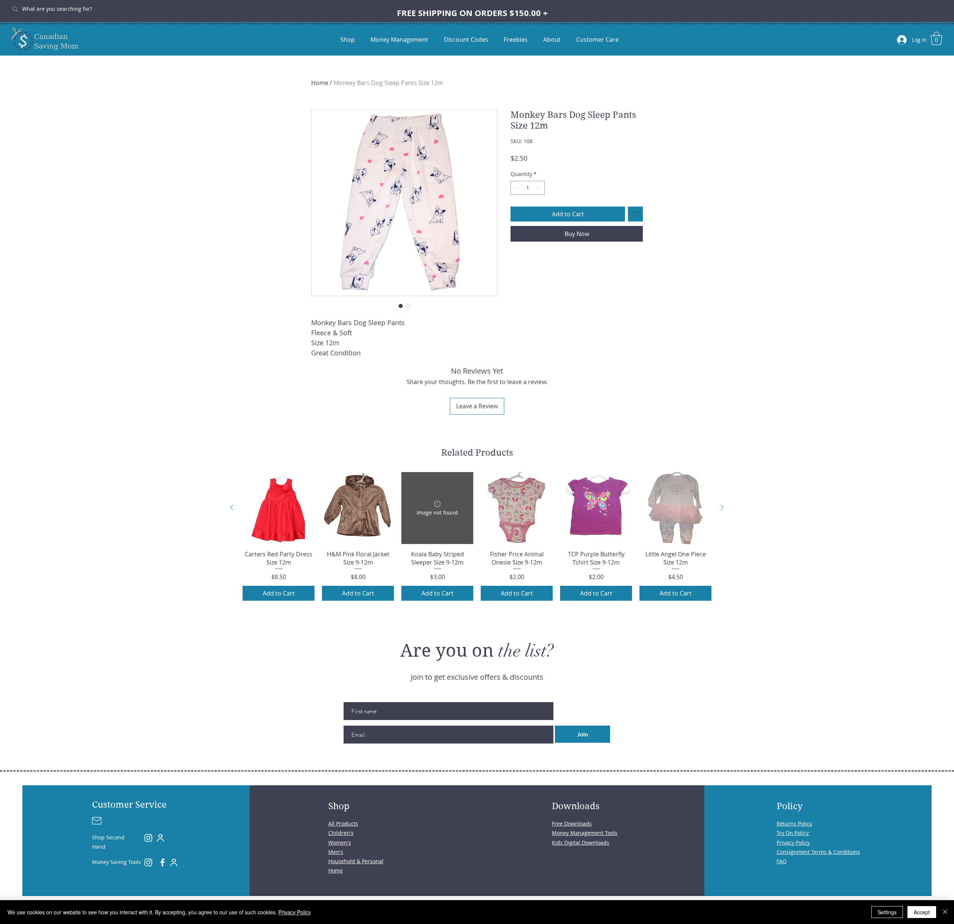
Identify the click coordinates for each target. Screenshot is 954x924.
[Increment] (539, 187)
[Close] (945, 912)
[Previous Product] (231, 507)
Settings (887, 912)
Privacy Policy (294, 912)
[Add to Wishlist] (635, 214)
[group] (477, 536)
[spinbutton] (527, 187)
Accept (922, 912)
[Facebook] (162, 862)
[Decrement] (516, 187)
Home (319, 83)
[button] (936, 38)
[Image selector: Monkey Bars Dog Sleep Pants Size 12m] (400, 305)
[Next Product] (722, 507)
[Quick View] (279, 508)
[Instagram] (148, 838)
